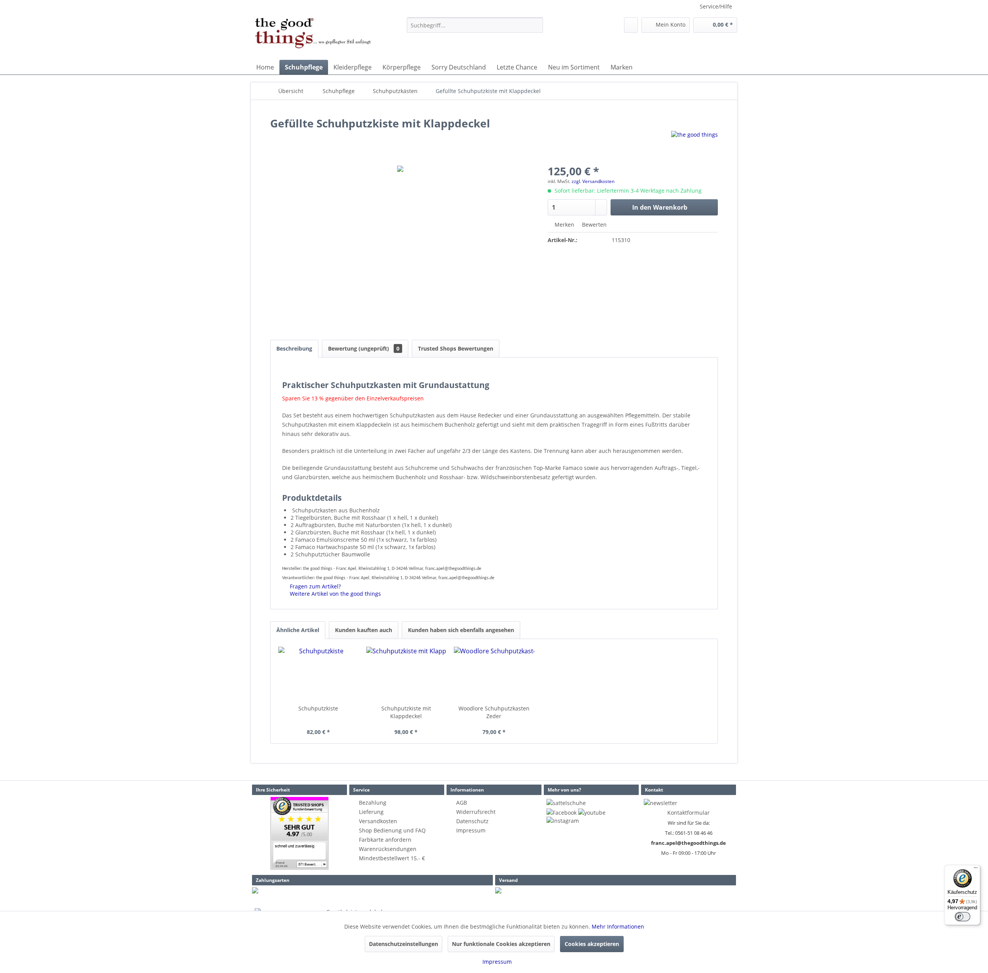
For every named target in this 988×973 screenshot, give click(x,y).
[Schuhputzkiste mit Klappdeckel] (406, 674)
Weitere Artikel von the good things (334, 593)
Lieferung (371, 811)
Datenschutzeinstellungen (403, 944)
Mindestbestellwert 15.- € (392, 858)
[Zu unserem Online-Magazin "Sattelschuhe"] (566, 803)
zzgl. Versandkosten (593, 181)
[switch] (962, 916)
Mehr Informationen (618, 926)
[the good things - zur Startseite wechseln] (313, 36)
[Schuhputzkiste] (318, 674)
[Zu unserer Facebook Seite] (561, 813)
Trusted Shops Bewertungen (455, 348)
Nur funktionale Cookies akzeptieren (501, 944)
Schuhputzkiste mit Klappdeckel (406, 712)
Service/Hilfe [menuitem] (716, 6)
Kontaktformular (688, 812)
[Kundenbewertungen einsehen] (299, 833)
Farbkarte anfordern (385, 839)
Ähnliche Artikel (297, 630)
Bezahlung (372, 802)
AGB (461, 802)
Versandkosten (378, 821)
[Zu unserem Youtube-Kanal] (592, 813)
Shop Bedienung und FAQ (392, 830)
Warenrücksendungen (387, 849)
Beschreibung (294, 348)
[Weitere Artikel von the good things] (694, 144)
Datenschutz (472, 821)
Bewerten (593, 224)
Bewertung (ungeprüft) (363, 348)
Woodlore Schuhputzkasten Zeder (494, 712)
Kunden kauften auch (363, 630)
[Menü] (975, 869)
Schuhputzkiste (318, 708)
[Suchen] (536, 25)
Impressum (471, 830)
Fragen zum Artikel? (314, 586)
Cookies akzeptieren (592, 944)
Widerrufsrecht (476, 811)
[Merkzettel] (631, 25)
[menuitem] (475, 25)
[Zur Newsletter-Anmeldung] (660, 803)
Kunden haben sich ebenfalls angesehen (461, 630)
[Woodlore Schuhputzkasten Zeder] (494, 674)
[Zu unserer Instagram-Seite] (562, 821)
